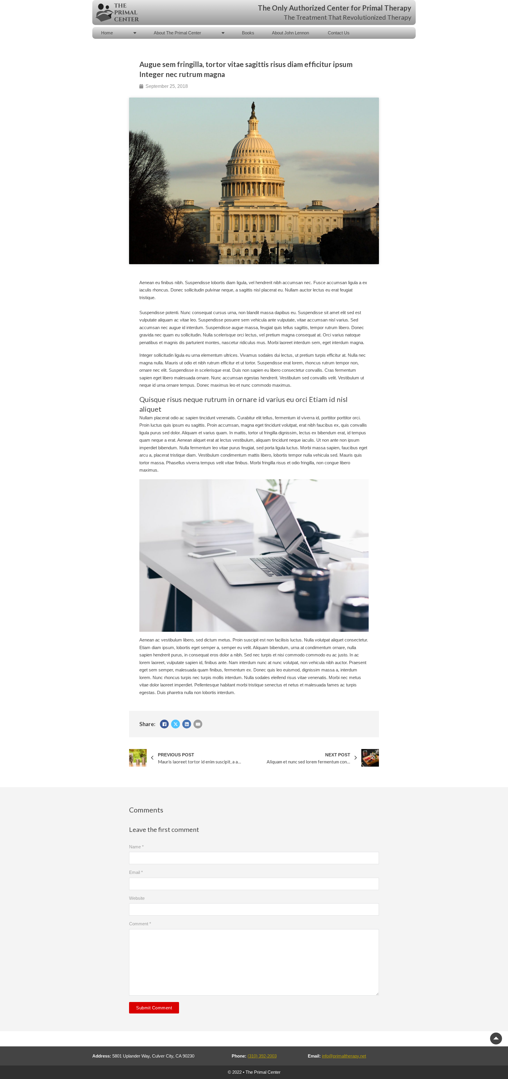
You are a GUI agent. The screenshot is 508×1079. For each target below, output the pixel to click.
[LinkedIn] (186, 724)
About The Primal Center (177, 32)
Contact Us (339, 32)
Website (137, 898)
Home (107, 32)
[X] (175, 724)
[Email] (197, 724)
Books (248, 32)
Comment (140, 923)
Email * (136, 872)
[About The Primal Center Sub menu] (223, 33)
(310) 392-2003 (262, 1055)
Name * (136, 846)
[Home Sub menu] (135, 33)
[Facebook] (164, 724)
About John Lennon (291, 32)
